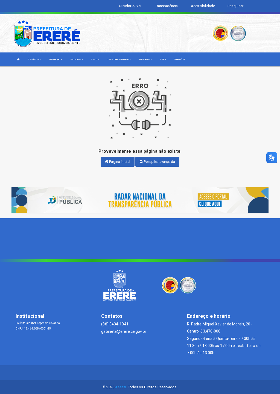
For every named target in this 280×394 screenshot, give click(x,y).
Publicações (144, 59)
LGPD (163, 59)
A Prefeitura (33, 59)
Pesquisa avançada (159, 162)
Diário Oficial (179, 59)
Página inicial (119, 162)
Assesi (120, 387)
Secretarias (75, 59)
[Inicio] (18, 59)
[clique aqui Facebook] (140, 373)
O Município (55, 59)
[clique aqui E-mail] (127, 373)
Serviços (95, 59)
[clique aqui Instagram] (153, 373)
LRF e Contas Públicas (118, 59)
